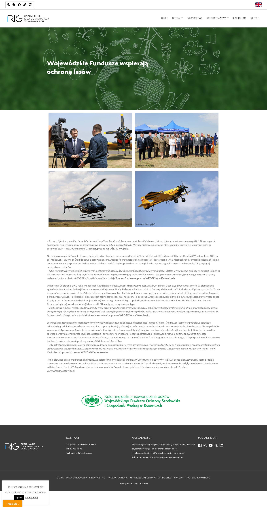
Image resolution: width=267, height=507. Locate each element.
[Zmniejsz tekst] (14, 4)
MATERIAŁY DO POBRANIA (142, 477)
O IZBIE (164, 18)
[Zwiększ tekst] (8, 4)
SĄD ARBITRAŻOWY (216, 18)
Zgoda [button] (19, 497)
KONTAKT (255, 18)
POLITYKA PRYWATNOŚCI (198, 477)
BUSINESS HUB (239, 18)
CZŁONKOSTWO (195, 18)
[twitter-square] (217, 446)
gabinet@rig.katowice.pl (81, 453)
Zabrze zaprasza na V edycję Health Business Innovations (157, 457)
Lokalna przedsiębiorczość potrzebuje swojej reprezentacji (158, 453)
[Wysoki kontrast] (19, 4)
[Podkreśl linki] (25, 4)
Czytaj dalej (31, 497)
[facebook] (200, 446)
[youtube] (211, 446)
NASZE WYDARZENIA (117, 477)
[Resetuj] (30, 4)
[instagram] (206, 446)
